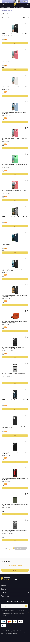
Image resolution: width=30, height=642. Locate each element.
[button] (5, 17)
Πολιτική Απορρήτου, (8, 612)
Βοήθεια (3, 589)
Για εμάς (3, 592)
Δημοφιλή (4, 18)
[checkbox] (2, 610)
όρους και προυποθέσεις (23, 612)
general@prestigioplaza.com (16, 565)
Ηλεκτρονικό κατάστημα (6, 10)
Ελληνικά (3, 585)
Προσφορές (5, 596)
